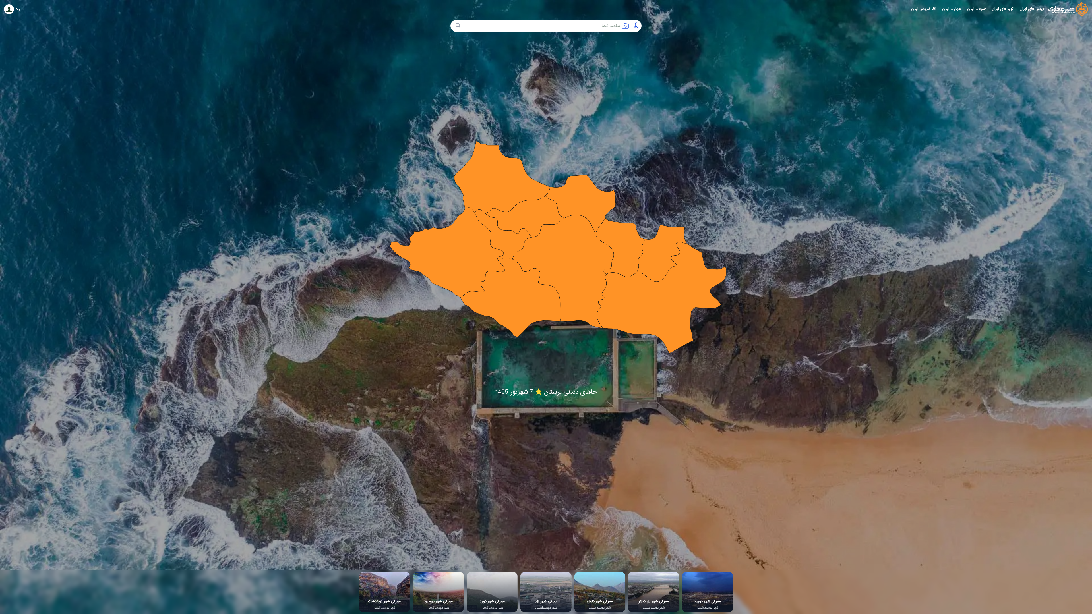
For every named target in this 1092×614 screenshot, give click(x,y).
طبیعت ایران (976, 9)
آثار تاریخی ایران (923, 9)
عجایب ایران (951, 9)
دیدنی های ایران (1032, 9)
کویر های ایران (1003, 9)
